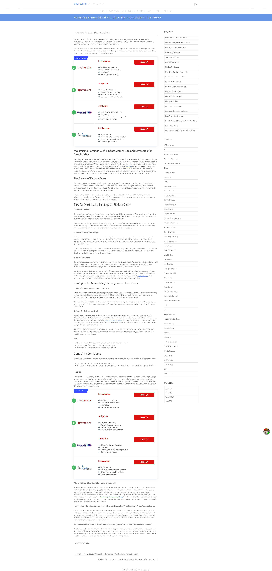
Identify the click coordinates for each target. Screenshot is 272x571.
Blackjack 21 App (171, 101)
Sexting (140, 11)
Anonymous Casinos (171, 154)
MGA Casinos (169, 278)
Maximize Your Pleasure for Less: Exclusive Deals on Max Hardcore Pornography (127, 559)
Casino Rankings (170, 195)
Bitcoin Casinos (169, 173)
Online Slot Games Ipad (173, 96)
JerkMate (103, 106)
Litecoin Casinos (170, 250)
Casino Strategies (170, 205)
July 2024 (168, 401)
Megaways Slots (170, 273)
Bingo (166, 168)
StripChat (103, 83)
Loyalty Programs (170, 269)
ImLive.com (104, 128)
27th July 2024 (105, 33)
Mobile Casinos (169, 282)
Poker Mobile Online (172, 52)
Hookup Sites (113, 11)
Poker (166, 305)
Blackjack (167, 177)
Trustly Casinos (169, 351)
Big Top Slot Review (172, 67)
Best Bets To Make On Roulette (176, 38)
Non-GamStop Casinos (172, 301)
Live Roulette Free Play (173, 82)
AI (171, 11)
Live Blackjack (169, 255)
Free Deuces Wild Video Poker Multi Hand (180, 131)
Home (102, 11)
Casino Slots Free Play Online (175, 48)
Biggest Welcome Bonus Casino (176, 111)
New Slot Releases (170, 292)
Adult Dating (127, 11)
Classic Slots (168, 209)
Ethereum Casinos (170, 223)
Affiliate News (169, 145)
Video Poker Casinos (172, 57)
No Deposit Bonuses (171, 296)
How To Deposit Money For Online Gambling (181, 121)
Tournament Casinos (171, 346)
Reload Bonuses (169, 314)
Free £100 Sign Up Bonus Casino (176, 72)
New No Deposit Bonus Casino (176, 77)
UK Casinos (168, 356)
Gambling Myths (169, 232)
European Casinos (170, 227)
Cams (149, 11)
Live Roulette (168, 264)
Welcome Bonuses (170, 374)
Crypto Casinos (169, 214)
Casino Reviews (169, 200)
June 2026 (168, 393)
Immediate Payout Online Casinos (177, 43)
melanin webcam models (113, 320)
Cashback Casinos (170, 186)
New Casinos (168, 287)
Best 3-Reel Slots (171, 126)
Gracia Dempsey (87, 33)
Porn (157, 11)
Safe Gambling (169, 324)
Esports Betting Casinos (172, 218)
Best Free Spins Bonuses (174, 116)
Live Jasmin (104, 61)
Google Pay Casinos (171, 241)
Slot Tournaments (170, 342)
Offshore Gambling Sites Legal (176, 87)
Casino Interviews (170, 191)
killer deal (129, 166)
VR (165, 11)
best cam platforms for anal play (111, 497)
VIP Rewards (168, 360)
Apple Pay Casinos (170, 159)
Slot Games (168, 337)
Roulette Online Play (172, 62)
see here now (143, 276)
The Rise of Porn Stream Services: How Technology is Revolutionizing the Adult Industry (106, 554)
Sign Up (144, 62)
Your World (80, 3)
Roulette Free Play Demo (174, 92)
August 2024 (169, 397)
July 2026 (168, 389)
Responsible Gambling (172, 319)
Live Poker (167, 260)
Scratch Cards (169, 328)
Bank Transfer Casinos (172, 163)
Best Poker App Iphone (173, 106)
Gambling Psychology (171, 237)
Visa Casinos (168, 365)
